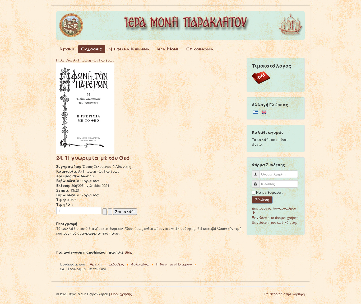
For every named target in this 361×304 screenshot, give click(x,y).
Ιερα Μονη (168, 49)
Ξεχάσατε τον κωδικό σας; (274, 222)
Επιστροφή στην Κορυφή (284, 293)
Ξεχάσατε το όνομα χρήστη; (275, 217)
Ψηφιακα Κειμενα (129, 49)
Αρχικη (66, 49)
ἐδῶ (127, 252)
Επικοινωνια (200, 49)
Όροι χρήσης (121, 293)
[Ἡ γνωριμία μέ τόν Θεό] (85, 107)
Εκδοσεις (91, 49)
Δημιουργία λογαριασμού (274, 208)
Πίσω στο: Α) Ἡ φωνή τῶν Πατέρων (85, 60)
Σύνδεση (262, 199)
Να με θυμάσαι (269, 192)
